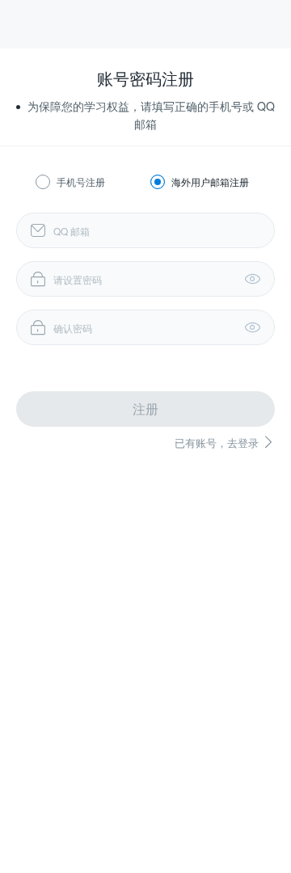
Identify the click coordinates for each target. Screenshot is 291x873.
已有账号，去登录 (225, 442)
